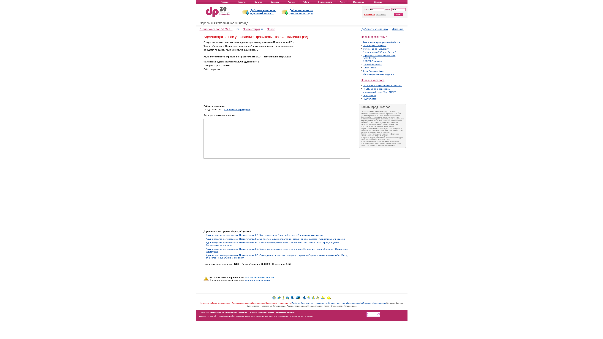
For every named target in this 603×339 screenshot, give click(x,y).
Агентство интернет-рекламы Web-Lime (381, 42)
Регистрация (369, 15)
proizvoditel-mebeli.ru (372, 64)
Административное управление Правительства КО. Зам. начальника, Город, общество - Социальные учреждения (264, 235)
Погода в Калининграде (318, 306)
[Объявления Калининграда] (304, 297)
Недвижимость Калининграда (328, 303)
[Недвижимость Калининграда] (292, 297)
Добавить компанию (374, 29)
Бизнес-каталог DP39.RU (216, 29)
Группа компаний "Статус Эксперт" (379, 52)
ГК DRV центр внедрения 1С (376, 89)
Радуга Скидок (370, 99)
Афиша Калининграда (297, 306)
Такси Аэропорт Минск (373, 71)
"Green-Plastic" (370, 68)
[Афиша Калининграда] (317, 297)
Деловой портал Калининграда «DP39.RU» (228, 312)
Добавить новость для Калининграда (301, 12)
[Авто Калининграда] (298, 297)
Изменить (398, 29)
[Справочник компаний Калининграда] (279, 297)
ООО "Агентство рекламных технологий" (382, 85)
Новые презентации (374, 36)
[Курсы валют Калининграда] (329, 297)
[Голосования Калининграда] (313, 297)
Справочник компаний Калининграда (224, 23)
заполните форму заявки (258, 280)
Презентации (251, 29)
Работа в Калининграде (302, 303)
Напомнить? (381, 15)
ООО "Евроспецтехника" (374, 45)
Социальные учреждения (237, 109)
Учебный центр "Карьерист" (376, 49)
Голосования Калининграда (273, 306)
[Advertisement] (323, 62)
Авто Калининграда (351, 303)
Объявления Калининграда (373, 303)
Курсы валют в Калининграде (344, 306)
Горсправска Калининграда (278, 303)
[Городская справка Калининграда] (283, 297)
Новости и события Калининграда (215, 303)
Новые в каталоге (372, 80)
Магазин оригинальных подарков (378, 74)
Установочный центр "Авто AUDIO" (379, 92)
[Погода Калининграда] (323, 297)
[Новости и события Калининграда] (274, 297)
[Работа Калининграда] (287, 297)
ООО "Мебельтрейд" (373, 61)
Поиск (271, 29)
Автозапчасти (369, 95)
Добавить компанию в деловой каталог (263, 12)
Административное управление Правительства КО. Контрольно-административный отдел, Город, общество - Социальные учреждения (275, 239)
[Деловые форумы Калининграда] (309, 297)
